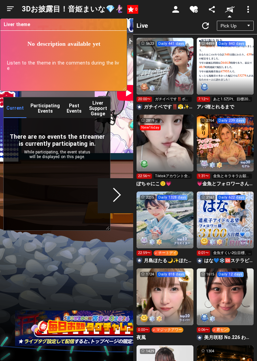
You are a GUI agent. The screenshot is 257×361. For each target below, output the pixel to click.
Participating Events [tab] (45, 108)
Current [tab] (15, 108)
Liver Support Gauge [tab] (98, 108)
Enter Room (165, 72)
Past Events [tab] (74, 108)
